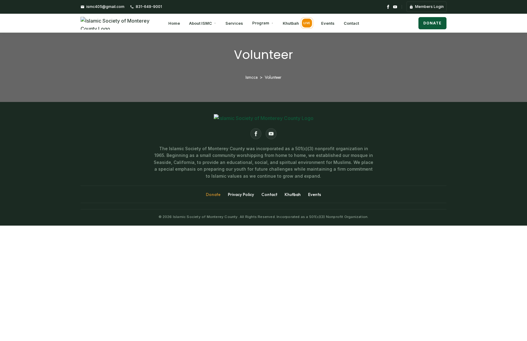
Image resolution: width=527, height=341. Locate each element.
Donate (432, 23)
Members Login (429, 6)
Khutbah (296, 23)
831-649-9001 (149, 6)
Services (234, 23)
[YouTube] (395, 7)
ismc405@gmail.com (105, 6)
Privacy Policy (241, 194)
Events (328, 23)
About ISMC (200, 23)
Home (174, 23)
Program (260, 22)
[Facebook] (388, 7)
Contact (351, 23)
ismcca (252, 77)
